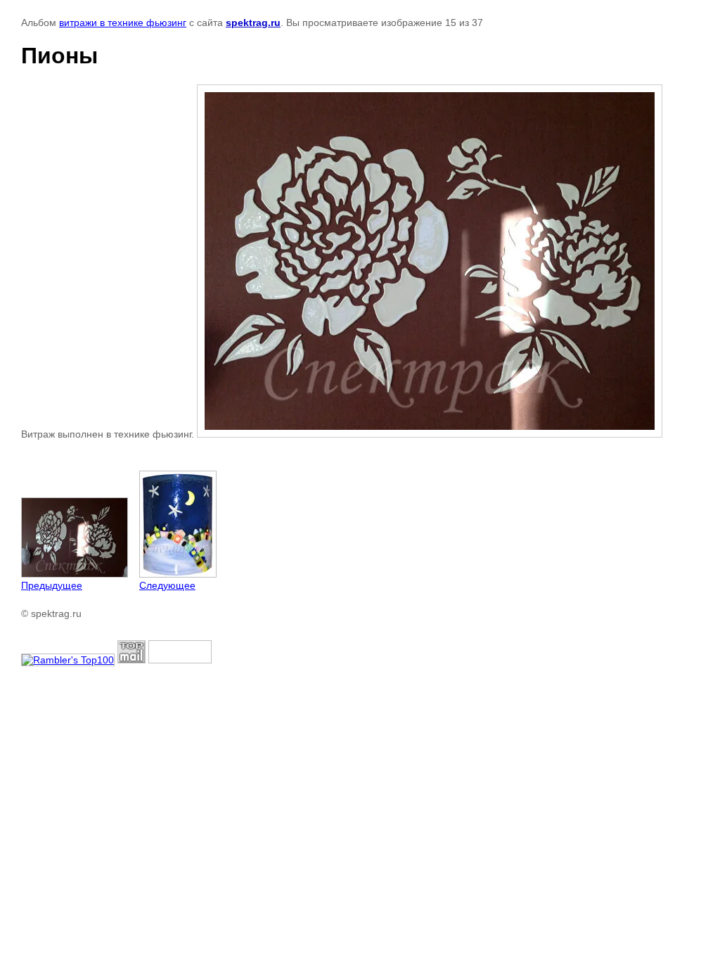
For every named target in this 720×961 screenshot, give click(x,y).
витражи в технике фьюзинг (122, 22)
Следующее (167, 585)
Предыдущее (51, 585)
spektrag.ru (253, 22)
